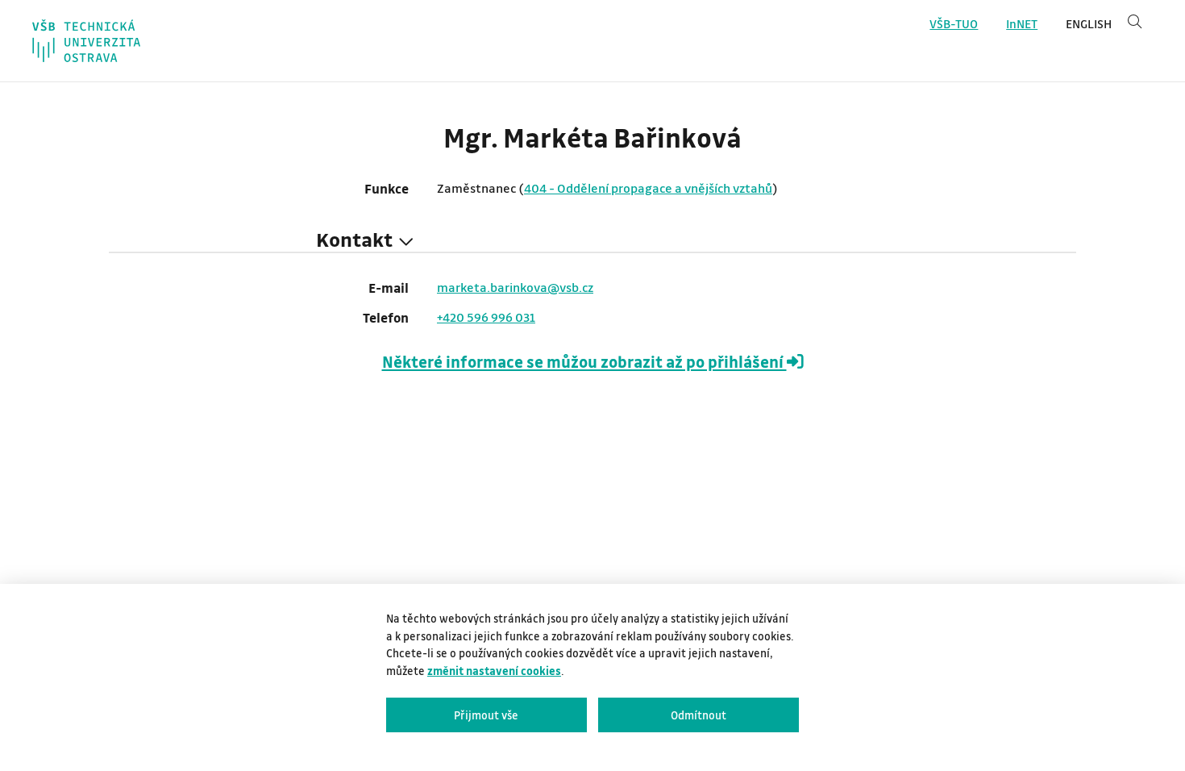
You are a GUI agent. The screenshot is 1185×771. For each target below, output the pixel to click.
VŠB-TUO (953, 23)
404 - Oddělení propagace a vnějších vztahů (648, 188)
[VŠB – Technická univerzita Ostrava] (86, 40)
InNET (1021, 23)
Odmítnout (698, 715)
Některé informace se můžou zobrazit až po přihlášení (584, 362)
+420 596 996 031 (486, 317)
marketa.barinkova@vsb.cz (515, 287)
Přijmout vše (486, 715)
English (1089, 23)
